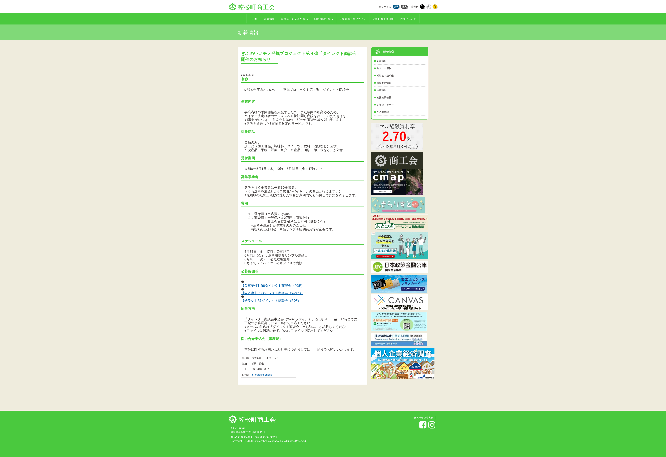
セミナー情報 (384, 68)
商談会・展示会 (385, 104)
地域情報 (381, 90)
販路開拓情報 (384, 82)
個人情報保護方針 (423, 417)
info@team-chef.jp (262, 374)
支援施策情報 (384, 97)
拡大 (404, 6)
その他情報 (383, 111)
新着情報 (381, 60)
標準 (396, 6)
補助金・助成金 (385, 75)
